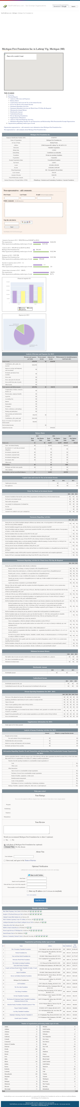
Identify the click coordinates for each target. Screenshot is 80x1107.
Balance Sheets (14, 101)
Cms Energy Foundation (21, 991)
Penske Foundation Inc (21, 952)
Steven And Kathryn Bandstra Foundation (21, 976)
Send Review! (40, 900)
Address (50, 946)
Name (21, 946)
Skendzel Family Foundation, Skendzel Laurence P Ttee (21, 1004)
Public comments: (14, 201)
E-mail (44, 195)
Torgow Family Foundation (21, 1008)
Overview (11, 95)
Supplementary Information (18, 118)
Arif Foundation (21, 983)
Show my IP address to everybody (45, 891)
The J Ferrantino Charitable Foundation (21, 949)
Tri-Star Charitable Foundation (21, 996)
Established (68, 946)
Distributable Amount (16, 112)
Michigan (14, 13)
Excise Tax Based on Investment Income (21, 104)
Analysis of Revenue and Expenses (20, 99)
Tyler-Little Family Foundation (21, 965)
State (64, 946)
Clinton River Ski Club (8, 925)
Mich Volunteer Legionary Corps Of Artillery (14, 919)
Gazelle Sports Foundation (21, 1018)
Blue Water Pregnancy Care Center (11, 911)
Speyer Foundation (21, 972)
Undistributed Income (16, 114)
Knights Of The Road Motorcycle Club (12, 914)
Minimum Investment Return (18, 110)
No (13, 840)
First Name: (7, 195)
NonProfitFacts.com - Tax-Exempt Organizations (27, 6)
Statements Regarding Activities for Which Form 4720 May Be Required (30, 108)
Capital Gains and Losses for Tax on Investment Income (25, 102)
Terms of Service (30, 860)
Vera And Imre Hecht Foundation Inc (21, 956)
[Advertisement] (40, 30)
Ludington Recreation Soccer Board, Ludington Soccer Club (18, 922)
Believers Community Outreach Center (12, 936)
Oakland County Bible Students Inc (12, 917)
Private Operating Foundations (19, 116)
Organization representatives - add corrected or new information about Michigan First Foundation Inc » (33, 127)
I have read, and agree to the (21, 860)
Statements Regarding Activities (19, 106)
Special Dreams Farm (8, 933)
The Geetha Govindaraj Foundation (21, 963)
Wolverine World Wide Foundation (21, 959)
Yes (7, 840)
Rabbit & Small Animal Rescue (11, 927)
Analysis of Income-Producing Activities (21, 119)
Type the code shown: (10, 220)
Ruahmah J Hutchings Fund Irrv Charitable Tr (21, 1015)
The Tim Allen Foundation (21, 987)
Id (2, 946)
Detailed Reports (13, 97)
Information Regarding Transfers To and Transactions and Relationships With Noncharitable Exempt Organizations (42, 121)
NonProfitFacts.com (6, 13)
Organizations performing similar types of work (21, 123)
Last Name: (23, 195)
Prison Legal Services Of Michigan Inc (12, 930)
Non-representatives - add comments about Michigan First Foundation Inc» (25, 130)
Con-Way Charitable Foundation (21, 1011)
